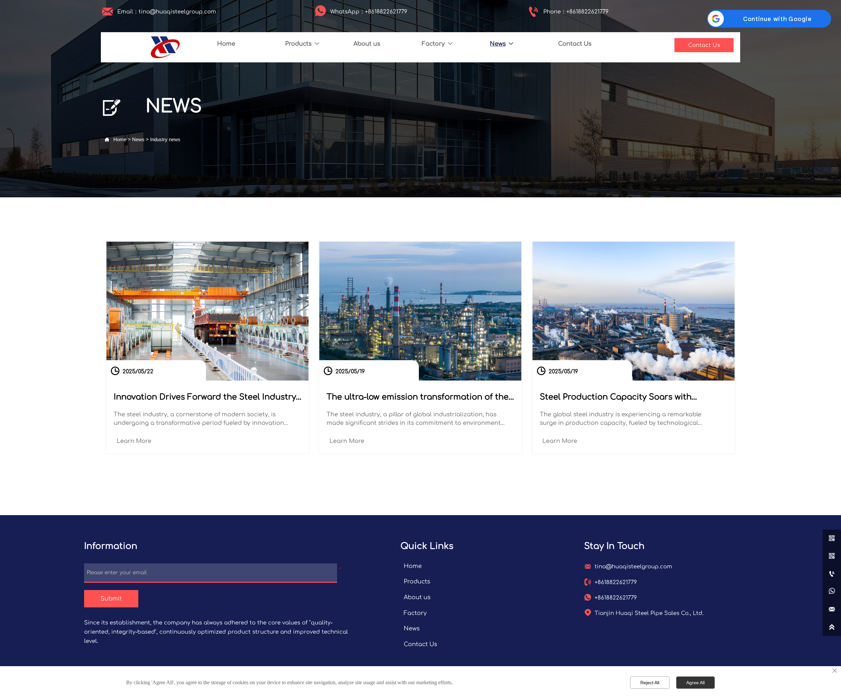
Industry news (165, 139)
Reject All (649, 682)
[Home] (165, 47)
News (138, 139)
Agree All (695, 682)
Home (119, 139)
